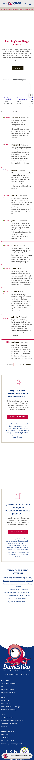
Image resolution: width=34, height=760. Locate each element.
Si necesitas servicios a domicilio (12, 721)
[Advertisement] (17, 25)
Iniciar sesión (5, 704)
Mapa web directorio (8, 693)
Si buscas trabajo (7, 717)
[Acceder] (30, 3)
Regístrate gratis (18, 532)
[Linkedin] (15, 752)
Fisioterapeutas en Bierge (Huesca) (18, 595)
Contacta (4, 727)
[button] (3, 3)
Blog (2, 687)
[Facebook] (7, 752)
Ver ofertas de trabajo (8, 710)
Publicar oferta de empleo (20, 756)
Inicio (3, 9)
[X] (10, 752)
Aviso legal (5, 738)
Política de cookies (7, 741)
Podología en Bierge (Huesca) (18, 589)
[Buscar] (25, 3)
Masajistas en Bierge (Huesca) (18, 598)
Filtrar (18, 68)
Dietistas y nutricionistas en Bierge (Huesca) (18, 581)
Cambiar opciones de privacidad (12, 744)
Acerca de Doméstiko (8, 683)
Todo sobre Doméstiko (9, 724)
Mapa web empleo (7, 690)
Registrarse (5, 700)
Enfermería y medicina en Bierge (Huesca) (17, 578)
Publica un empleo (17, 417)
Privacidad (5, 735)
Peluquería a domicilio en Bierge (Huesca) (18, 592)
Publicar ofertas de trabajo (10, 707)
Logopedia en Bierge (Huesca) (18, 602)
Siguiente (26, 365)
